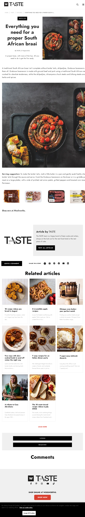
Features (19, 13)
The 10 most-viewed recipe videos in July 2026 (40, 406)
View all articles (45, 248)
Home (6, 13)
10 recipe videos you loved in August (13, 310)
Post (12, 13)
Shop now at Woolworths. (13, 210)
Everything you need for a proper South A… (40, 13)
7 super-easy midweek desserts (69, 357)
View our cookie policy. (26, 508)
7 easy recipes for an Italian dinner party (40, 357)
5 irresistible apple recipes (39, 310)
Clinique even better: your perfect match (68, 310)
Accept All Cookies (29, 513)
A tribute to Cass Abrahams (11, 405)
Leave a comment (11, 263)
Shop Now (42, 497)
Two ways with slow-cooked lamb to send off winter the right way (14, 358)
